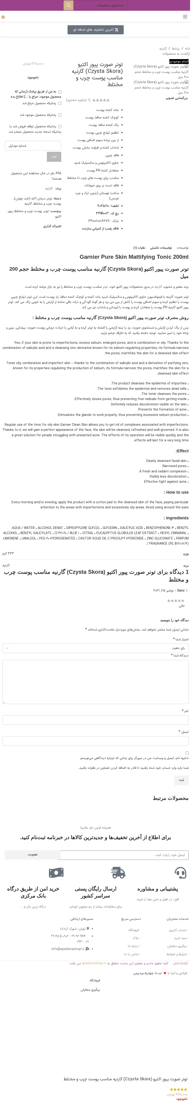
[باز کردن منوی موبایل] (185, 16)
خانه (188, 48)
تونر (49, 198)
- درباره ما (134, 946)
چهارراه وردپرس (143, 973)
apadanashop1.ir (94, 963)
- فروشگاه (135, 930)
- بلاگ (137, 938)
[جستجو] (68, 5)
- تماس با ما (132, 954)
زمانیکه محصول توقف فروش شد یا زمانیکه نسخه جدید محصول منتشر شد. (34, 129)
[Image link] (13, 927)
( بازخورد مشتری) (78, 100)
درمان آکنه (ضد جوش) (29, 198)
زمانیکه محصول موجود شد (38, 115)
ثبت (54, 156)
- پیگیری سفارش (178, 946)
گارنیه (163, 48)
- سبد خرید (181, 938)
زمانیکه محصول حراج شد (39, 103)
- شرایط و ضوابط (178, 954)
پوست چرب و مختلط (47, 203)
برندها (176, 48)
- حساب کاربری (179, 930)
